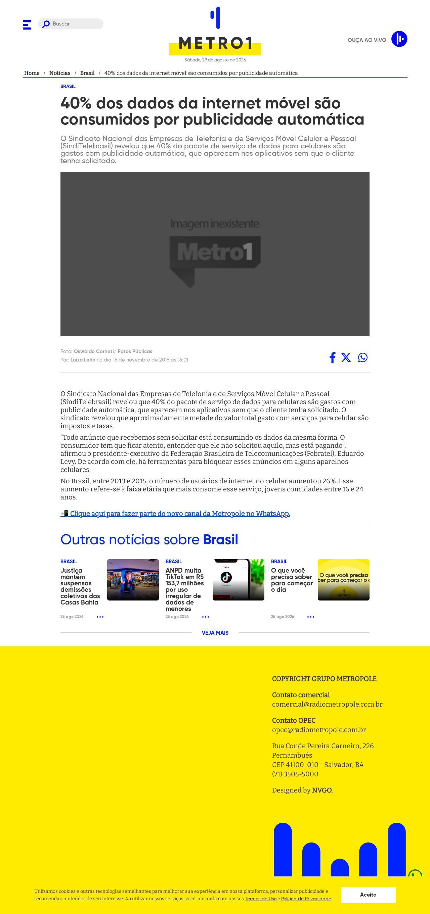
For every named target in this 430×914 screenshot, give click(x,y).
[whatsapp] (363, 357)
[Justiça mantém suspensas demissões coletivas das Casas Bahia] (133, 579)
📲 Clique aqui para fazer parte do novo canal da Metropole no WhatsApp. (175, 514)
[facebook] (332, 357)
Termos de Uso (260, 899)
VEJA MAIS (215, 633)
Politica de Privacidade (306, 899)
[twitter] (346, 357)
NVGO (322, 790)
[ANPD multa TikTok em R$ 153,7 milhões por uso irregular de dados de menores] (238, 579)
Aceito (368, 895)
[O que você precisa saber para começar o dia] (344, 579)
